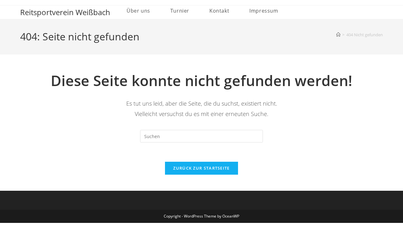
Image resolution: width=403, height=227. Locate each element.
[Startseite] (338, 35)
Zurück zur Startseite (201, 168)
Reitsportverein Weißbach (65, 12)
